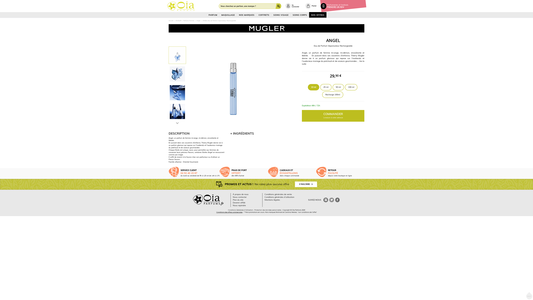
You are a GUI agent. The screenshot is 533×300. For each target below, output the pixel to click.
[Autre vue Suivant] (177, 122)
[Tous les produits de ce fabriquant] (266, 28)
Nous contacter (240, 197)
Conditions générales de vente (278, 194)
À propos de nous (240, 194)
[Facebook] (337, 200)
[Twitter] (331, 200)
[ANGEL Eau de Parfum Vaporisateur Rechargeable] (177, 55)
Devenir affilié (239, 203)
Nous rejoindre (239, 205)
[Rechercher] (279, 6)
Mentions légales (272, 200)
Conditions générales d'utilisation (279, 197)
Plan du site (238, 200)
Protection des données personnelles (267, 210)
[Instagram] (325, 200)
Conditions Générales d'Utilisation (240, 210)
